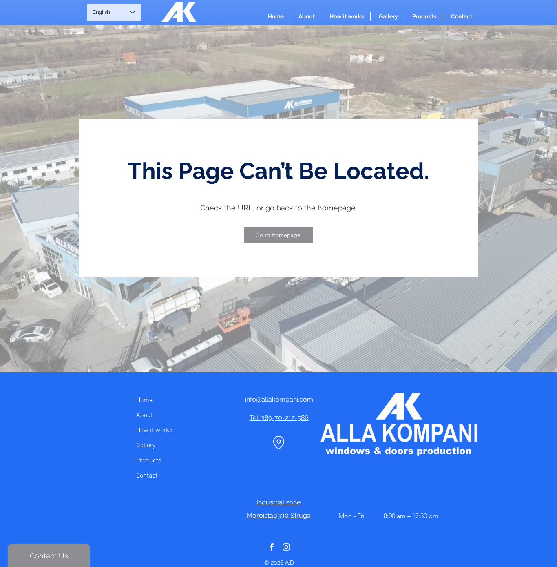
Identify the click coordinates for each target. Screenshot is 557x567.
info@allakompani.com (279, 399)
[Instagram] (286, 547)
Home (144, 400)
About (144, 415)
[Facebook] (271, 547)
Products (148, 461)
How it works (154, 430)
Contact (146, 476)
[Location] (278, 442)
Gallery (145, 446)
